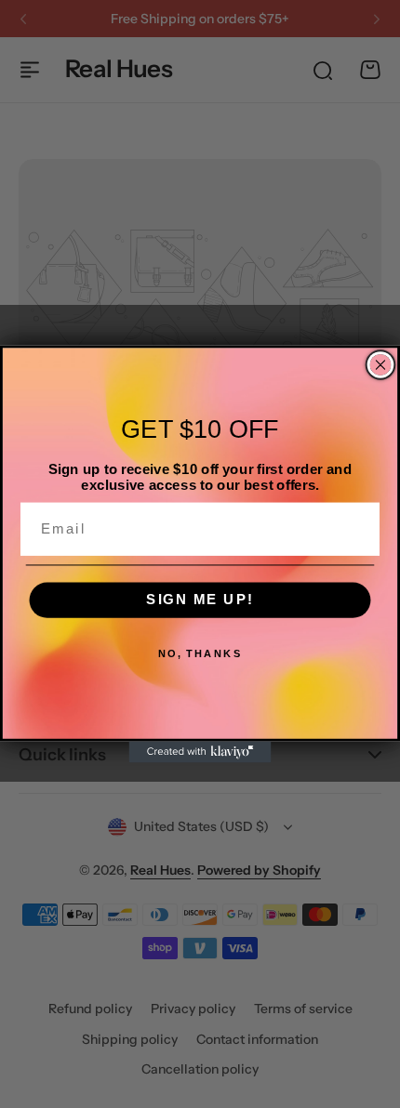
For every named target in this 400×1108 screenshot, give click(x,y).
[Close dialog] (381, 365)
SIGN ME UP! (200, 599)
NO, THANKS (200, 654)
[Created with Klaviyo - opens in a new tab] (200, 752)
